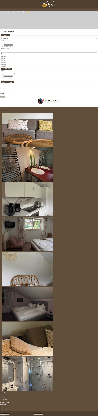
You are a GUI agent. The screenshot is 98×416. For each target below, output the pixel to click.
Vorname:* (3, 73)
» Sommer (4, 397)
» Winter (3, 398)
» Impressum (4, 399)
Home (2, 11)
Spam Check (2, 92)
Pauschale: (3, 40)
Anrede (2, 70)
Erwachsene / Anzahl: (5, 48)
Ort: (1, 78)
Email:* (2, 79)
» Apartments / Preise (6, 395)
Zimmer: (2, 37)
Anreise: (2, 43)
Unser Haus (7, 11)
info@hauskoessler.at (4, 408)
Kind (3, 56)
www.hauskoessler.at (4, 409)
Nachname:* (3, 74)
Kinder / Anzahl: (4, 51)
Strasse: (2, 75)
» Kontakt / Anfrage (5, 396)
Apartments (13, 11)
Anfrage (27, 11)
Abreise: (2, 44)
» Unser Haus (4, 394)
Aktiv (18, 11)
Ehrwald (22, 11)
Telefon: (2, 80)
